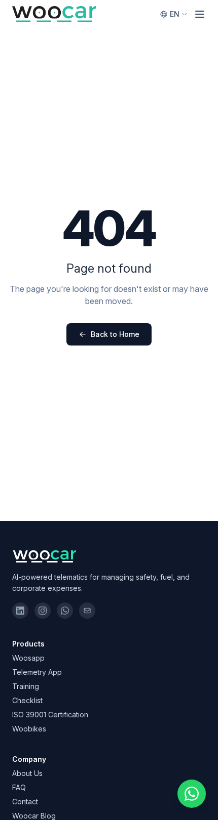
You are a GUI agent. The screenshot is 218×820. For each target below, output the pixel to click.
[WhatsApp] (65, 610)
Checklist (27, 700)
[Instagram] (42, 610)
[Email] (87, 610)
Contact (25, 801)
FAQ (19, 787)
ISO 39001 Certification (50, 714)
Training (25, 686)
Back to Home (115, 334)
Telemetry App (37, 672)
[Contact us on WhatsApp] (191, 794)
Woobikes (29, 728)
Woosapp (28, 658)
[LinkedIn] (20, 610)
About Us (27, 773)
